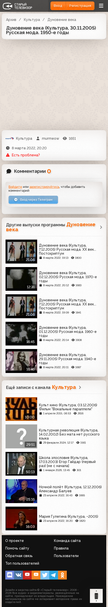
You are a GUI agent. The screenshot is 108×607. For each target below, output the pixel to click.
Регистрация (80, 6)
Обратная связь (19, 556)
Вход (58, 6)
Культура (32, 20)
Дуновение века (61, 20)
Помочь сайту (17, 548)
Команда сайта (67, 541)
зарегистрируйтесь (44, 187)
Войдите (15, 187)
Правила (61, 548)
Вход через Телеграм (35, 199)
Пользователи (66, 556)
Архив (11, 20)
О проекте (14, 541)
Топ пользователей (22, 563)
